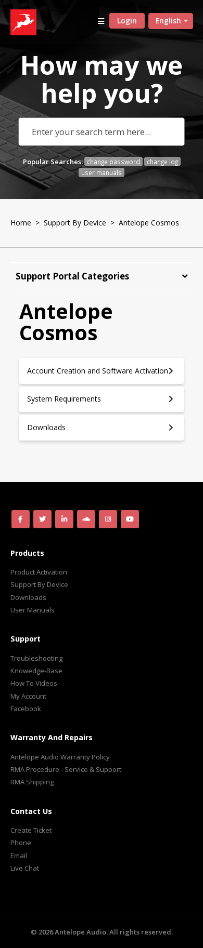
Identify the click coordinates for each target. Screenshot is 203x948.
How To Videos (33, 683)
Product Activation (38, 572)
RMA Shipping (32, 781)
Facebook (25, 708)
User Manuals (32, 610)
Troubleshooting (36, 658)
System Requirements (64, 399)
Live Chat (24, 868)
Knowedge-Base (36, 670)
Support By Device (75, 223)
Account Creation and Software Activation (97, 371)
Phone (20, 842)
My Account (28, 696)
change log (162, 161)
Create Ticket (31, 830)
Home (20, 223)
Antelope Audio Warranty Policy (60, 757)
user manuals (101, 172)
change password (113, 161)
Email (18, 855)
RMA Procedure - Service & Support (65, 769)
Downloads (46, 427)
